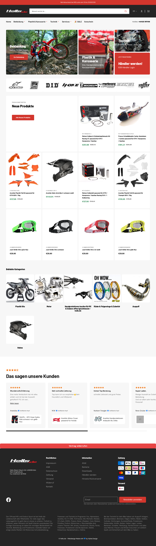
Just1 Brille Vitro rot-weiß (91, 250)
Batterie (85, 467)
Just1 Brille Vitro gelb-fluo (127, 250)
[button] (141, 11)
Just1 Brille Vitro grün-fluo (19, 250)
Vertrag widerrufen (78, 446)
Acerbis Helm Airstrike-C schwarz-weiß (60, 193)
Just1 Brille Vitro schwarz (55, 250)
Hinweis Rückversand (91, 478)
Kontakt (49, 486)
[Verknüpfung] (42, 52)
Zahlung (49, 475)
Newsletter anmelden (132, 500)
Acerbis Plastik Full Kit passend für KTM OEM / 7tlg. (22, 194)
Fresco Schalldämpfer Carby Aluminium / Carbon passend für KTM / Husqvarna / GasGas (132, 138)
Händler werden (89, 475)
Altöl (84, 463)
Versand (50, 478)
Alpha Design (93, 539)
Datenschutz (51, 471)
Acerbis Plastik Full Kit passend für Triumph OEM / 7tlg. (130, 194)
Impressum (51, 463)
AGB (48, 467)
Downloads (87, 471)
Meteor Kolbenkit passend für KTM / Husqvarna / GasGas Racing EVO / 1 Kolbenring (94, 195)
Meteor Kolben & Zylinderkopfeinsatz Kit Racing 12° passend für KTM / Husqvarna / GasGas (96, 138)
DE (134, 11)
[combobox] (79, 11)
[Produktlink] (96, 124)
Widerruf (50, 482)
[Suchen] (126, 11)
